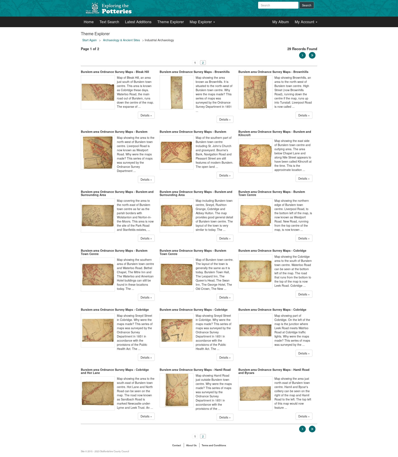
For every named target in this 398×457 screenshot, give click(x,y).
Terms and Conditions (214, 445)
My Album (280, 21)
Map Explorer (201, 21)
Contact (176, 445)
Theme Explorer (170, 21)
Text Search (109, 21)
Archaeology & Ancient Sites (121, 40)
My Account (305, 21)
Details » (146, 115)
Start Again (89, 40)
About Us (191, 445)
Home (89, 21)
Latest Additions (138, 21)
